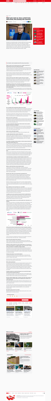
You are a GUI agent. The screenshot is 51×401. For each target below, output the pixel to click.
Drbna (28, 2)
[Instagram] (44, 393)
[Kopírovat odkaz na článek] (31, 21)
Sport (23, 2)
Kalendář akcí (32, 2)
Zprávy (19, 2)
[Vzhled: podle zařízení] (44, 1)
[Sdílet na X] (28, 21)
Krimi (21, 2)
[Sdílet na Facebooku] (27, 21)
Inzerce (37, 2)
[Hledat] (25, 1)
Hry (34, 2)
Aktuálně (16, 2)
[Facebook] (43, 393)
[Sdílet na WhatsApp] (30, 21)
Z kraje (26, 2)
